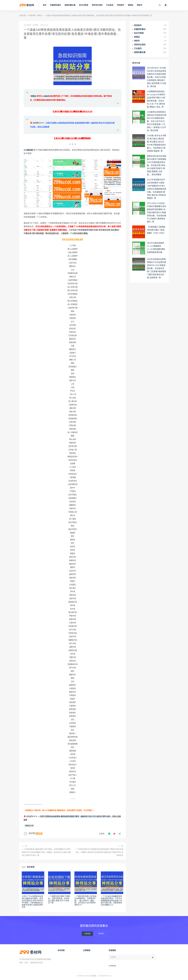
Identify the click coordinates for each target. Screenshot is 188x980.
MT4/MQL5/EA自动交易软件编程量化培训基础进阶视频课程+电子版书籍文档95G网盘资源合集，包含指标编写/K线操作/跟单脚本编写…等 (156, 212)
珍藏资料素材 (55, 5)
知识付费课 (83, 5)
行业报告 (109, 5)
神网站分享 (29, 826)
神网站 (130, 5)
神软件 (139, 5)
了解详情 (100, 933)
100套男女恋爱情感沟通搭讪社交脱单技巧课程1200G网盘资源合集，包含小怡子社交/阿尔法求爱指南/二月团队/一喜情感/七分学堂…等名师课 (156, 121)
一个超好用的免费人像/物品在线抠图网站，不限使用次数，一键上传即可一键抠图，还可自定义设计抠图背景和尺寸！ (85, 900)
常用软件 (120, 5)
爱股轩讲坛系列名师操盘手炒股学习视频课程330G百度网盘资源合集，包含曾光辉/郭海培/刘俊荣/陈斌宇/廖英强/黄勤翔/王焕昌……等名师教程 (156, 165)
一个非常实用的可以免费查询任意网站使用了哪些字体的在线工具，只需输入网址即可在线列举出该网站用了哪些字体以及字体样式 (99, 852)
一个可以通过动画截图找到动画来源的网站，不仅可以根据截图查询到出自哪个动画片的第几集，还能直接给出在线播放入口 (111, 900)
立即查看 (87, 933)
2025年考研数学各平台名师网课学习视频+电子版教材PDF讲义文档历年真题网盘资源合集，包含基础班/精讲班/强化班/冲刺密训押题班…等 (156, 189)
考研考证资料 (97, 5)
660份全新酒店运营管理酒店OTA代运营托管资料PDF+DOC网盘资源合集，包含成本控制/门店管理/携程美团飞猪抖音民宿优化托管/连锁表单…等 (156, 268)
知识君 (32, 833)
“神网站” (33, 96)
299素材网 (31, 15)
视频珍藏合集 (70, 5)
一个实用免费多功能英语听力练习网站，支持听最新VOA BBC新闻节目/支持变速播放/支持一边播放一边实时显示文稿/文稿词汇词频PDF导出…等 (46, 852)
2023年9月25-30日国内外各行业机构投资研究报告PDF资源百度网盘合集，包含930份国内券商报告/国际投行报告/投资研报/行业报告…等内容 (156, 77)
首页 (44, 5)
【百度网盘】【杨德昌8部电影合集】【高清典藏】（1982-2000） (156, 230)
